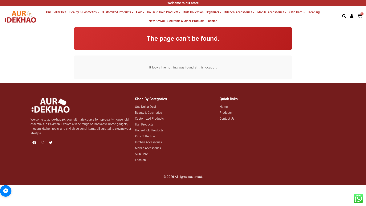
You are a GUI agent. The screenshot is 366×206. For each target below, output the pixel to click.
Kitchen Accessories (238, 12)
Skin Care (296, 12)
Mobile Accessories (270, 12)
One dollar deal (56, 12)
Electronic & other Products (185, 21)
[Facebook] (34, 142)
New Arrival (157, 21)
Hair (139, 12)
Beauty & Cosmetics (83, 12)
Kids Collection (193, 12)
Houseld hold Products (162, 12)
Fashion (211, 21)
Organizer (212, 12)
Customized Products (116, 12)
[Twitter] (50, 142)
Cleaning (314, 12)
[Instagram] (42, 142)
